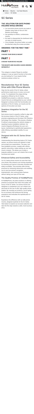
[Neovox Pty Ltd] (9, 5)
